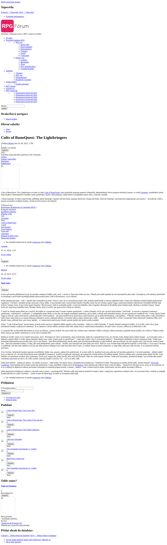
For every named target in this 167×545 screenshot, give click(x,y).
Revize (8, 131)
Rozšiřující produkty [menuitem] (23, 80)
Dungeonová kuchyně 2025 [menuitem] (26, 102)
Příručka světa (6, 214)
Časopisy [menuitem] (24, 51)
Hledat (3, 106)
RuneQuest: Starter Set (15, 459)
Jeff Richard (5, 227)
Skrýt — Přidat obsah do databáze (43, 536)
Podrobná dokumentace (15, 16)
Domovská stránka (8, 238)
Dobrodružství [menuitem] (26, 49)
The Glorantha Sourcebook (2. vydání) (22, 468)
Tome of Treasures (8, 486)
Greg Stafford (6, 229)
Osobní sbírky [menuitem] (11, 82)
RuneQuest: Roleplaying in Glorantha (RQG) (18, 207)
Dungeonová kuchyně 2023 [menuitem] (26, 97)
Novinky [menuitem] (9, 38)
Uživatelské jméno (8, 388)
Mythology (79, 365)
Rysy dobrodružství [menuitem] (28, 67)
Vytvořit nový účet (13, 398)
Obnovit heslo (11, 400)
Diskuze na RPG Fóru (9, 236)
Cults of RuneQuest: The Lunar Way (21, 410)
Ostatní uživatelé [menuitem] (22, 84)
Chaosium (5, 234)
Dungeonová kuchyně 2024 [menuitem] (26, 99)
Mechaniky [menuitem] (25, 62)
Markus (11, 143)
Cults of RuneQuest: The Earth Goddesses (23, 430)
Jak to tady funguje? (13, 542)
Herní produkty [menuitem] (26, 47)
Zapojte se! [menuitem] (10, 88)
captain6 (4, 246)
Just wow (5, 283)
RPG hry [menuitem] (19, 42)
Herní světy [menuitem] (25, 45)
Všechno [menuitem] (19, 73)
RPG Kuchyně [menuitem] (11, 91)
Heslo (3, 391)
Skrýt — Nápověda (26, 12)
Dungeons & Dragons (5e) (11, 523)
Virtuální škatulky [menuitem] (27, 69)
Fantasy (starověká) (8, 159)
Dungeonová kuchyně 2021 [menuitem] (26, 93)
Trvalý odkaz (6, 255)
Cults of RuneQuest (52, 192)
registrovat (36, 242)
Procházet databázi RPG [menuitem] (15, 40)
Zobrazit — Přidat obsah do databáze (15, 536)
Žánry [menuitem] (23, 64)
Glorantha (144, 192)
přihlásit (48, 242)
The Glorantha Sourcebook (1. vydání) (22, 449)
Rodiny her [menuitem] (20, 58)
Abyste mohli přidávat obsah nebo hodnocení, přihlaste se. (28, 540)
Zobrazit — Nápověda (9, 12)
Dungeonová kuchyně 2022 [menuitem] (26, 95)
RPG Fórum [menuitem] (10, 86)
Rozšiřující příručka (8, 212)
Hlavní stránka (11, 119)
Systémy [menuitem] (24, 60)
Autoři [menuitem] (23, 53)
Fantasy (4, 157)
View (8, 129)
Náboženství (6, 163)
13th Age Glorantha (14, 439)
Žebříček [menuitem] (9, 71)
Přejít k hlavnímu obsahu (10, 2)
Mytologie (5, 161)
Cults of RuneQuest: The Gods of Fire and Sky (25, 420)
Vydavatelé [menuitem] (25, 56)
